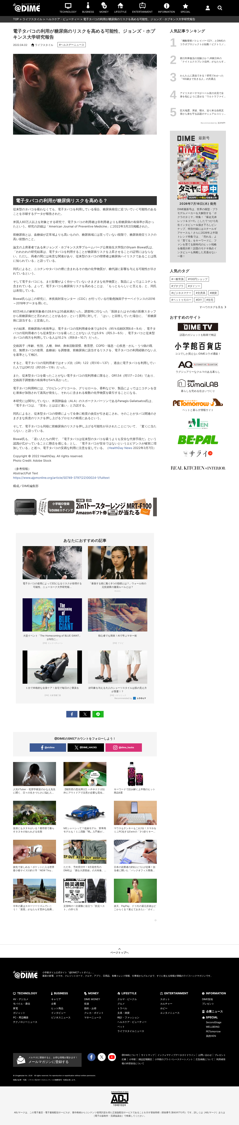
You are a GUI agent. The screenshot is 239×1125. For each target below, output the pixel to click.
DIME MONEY (92, 999)
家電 (15, 1008)
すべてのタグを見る (211, 307)
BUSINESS (61, 993)
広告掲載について (205, 1059)
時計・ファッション (128, 1017)
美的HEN (211, 1035)
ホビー (163, 1008)
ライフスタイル (32, 19)
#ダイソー (194, 285)
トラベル (122, 1008)
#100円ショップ (197, 279)
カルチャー (166, 1003)
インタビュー (58, 1012)
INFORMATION (216, 993)
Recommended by (123, 698)
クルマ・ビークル (127, 999)
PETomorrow (213, 1031)
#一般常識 (177, 279)
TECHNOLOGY (27, 993)
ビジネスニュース (61, 1017)
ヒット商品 (57, 1008)
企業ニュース (214, 1011)
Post (85, 714)
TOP (16, 19)
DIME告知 (207, 999)
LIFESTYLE (129, 993)
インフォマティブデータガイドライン (176, 1055)
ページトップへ (119, 952)
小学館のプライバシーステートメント (174, 1059)
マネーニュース (92, 1017)
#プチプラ (177, 285)
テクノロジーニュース (25, 1021)
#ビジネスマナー (181, 292)
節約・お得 (90, 1008)
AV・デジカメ (20, 999)
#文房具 (200, 292)
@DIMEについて (130, 1055)
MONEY (93, 993)
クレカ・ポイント (94, 1012)
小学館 (132, 1059)
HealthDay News (120, 448)
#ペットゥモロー (181, 299)
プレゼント (208, 1003)
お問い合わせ (205, 1055)
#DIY (199, 299)
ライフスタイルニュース (130, 1031)
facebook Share (71, 714)
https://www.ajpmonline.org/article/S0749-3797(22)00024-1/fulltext (61, 478)
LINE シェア (98, 714)
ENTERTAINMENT (176, 993)
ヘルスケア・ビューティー (63, 19)
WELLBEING (213, 1026)
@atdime (50, 747)
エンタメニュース (170, 1012)
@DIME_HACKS (88, 747)
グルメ (121, 1003)
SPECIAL (212, 1017)
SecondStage (213, 1022)
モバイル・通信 (21, 1003)
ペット (121, 1026)
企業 (53, 1003)
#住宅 (209, 299)
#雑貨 (213, 292)
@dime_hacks (126, 747)
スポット (165, 999)
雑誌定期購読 (145, 1059)
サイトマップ (148, 1055)
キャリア (56, 999)
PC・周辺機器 (20, 1017)
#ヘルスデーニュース (71, 44)
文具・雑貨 (123, 1012)
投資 (86, 1003)
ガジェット (19, 1012)
